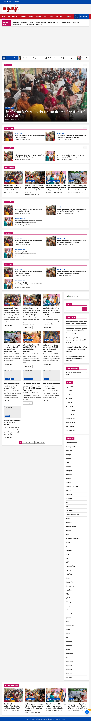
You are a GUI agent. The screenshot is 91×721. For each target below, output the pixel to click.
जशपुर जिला (69, 522)
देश (9, 16)
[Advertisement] (45, 40)
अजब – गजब (69, 451)
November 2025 (71, 422)
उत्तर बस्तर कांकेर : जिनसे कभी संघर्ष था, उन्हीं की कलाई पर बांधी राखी (12, 423)
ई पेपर (51, 16)
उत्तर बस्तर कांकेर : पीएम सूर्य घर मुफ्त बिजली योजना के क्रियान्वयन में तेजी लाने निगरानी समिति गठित (77, 188)
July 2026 (69, 391)
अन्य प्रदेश (68, 458)
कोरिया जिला (69, 498)
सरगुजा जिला (69, 665)
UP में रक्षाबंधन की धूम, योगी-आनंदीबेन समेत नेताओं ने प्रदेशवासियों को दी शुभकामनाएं (75, 358)
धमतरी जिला (69, 550)
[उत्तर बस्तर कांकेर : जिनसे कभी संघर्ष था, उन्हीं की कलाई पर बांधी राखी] (12, 412)
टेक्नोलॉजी (68, 534)
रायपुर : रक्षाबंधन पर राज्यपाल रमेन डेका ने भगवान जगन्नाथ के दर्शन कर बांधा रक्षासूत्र (51, 386)
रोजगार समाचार (69, 653)
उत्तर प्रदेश (76, 22)
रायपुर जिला (52, 22)
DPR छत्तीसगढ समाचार (65, 22)
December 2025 (70, 418)
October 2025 (70, 426)
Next (42, 442)
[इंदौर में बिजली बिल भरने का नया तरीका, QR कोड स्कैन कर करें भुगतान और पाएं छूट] (12, 375)
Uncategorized (70, 447)
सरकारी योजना (69, 661)
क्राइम (67, 502)
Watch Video (84, 16)
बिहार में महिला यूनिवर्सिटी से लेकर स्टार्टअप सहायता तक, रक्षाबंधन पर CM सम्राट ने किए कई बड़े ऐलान (50, 156)
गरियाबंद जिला (69, 510)
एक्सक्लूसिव (69, 470)
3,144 (37, 442)
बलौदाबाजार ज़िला (70, 566)
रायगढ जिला (69, 641)
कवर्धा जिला (69, 482)
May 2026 (69, 399)
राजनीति (38, 16)
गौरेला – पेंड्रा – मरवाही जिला (72, 514)
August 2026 (70, 387)
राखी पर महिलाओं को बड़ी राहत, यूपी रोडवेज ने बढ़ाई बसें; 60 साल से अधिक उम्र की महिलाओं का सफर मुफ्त (32, 58)
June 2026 (69, 395)
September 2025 (71, 430)
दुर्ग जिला (39, 24)
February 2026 (70, 411)
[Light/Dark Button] (69, 16)
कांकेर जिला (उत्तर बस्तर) (72, 486)
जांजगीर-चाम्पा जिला (71, 526)
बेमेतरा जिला (69, 590)
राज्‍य (32, 22)
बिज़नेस (67, 578)
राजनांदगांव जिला (41, 22)
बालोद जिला (69, 574)
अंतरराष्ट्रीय (68, 454)
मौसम (67, 622)
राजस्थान (31, 16)
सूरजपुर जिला (69, 673)
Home (3, 16)
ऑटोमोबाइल (69, 474)
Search (69, 304)
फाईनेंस (67, 562)
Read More (9, 325)
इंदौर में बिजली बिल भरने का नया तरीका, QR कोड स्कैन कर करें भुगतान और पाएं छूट (12, 386)
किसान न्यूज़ (69, 490)
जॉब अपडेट (68, 530)
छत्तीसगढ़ (14, 16)
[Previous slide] (84, 128)
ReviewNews (53, 719)
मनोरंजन (68, 610)
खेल (67, 506)
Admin (17, 139)
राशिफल (68, 649)
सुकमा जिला (69, 669)
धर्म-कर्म (68, 554)
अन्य (45, 16)
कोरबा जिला (69, 494)
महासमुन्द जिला (69, 614)
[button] (72, 16)
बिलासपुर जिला (30, 24)
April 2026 (69, 403)
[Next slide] (86, 128)
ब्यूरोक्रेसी (68, 598)
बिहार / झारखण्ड (18, 24)
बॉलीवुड (67, 594)
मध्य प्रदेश (23, 16)
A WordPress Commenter (73, 372)
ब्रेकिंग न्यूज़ (68, 602)
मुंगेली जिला (68, 618)
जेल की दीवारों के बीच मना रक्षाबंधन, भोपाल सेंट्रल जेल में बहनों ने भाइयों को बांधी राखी (8, 136)
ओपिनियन (68, 478)
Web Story (59, 16)
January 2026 (70, 415)
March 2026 (69, 407)
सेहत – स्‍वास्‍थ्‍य (69, 677)
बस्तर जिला (68, 570)
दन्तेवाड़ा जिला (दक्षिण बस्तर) (73, 538)
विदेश (67, 657)
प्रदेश (67, 558)
